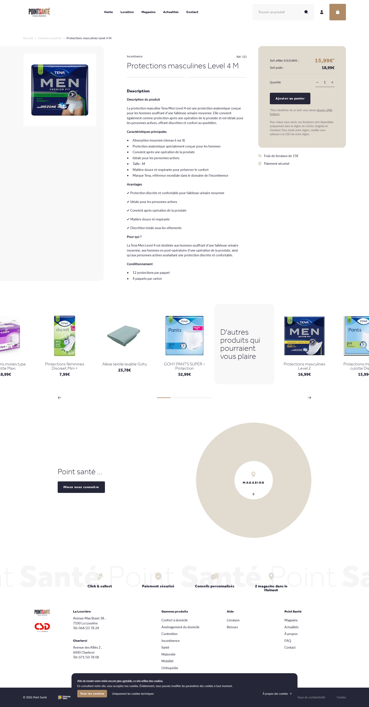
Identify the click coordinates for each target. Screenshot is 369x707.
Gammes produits (50, 38)
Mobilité (167, 661)
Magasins (148, 12)
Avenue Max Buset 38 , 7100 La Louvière (89, 620)
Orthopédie (169, 668)
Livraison (233, 620)
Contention (169, 633)
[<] (60, 398)
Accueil (28, 38)
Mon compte (321, 12)
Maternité (168, 654)
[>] (309, 398)
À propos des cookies (275, 693)
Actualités (171, 12)
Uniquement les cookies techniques (133, 693)
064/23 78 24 (89, 628)
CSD (42, 627)
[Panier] (337, 12)
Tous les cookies (92, 693)
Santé (165, 647)
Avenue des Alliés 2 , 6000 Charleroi (87, 650)
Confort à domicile (174, 620)
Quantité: (275, 82)
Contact (192, 12)
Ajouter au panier (290, 98)
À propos (291, 633)
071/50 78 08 (89, 657)
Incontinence (134, 56)
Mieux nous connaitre (81, 487)
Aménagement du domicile (180, 627)
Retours (232, 627)
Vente (108, 12)
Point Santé (39, 12)
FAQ (287, 640)
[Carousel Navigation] (184, 398)
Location (127, 12)
